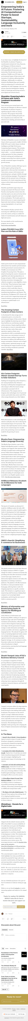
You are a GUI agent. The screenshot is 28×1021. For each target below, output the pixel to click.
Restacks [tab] (11, 929)
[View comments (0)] (7, 36)
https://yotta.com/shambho (8, 225)
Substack (6, 1018)
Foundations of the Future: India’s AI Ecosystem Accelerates (9, 954)
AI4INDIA (7, 31)
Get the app (21, 1014)
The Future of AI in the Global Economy (13, 792)
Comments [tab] (4, 929)
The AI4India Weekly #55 (7, 958)
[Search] (25, 948)
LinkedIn (17, 888)
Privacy (14, 1009)
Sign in (25, 2)
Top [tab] (3, 948)
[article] (14, 957)
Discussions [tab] (12, 948)
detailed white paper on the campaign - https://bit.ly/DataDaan (14, 844)
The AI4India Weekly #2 (8, 965)
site (25, 883)
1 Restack (10, 913)
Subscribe (19, 2)
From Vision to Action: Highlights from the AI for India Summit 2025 (9, 978)
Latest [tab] (6, 948)
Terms (18, 1009)
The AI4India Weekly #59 (7, 982)
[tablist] (7, 929)
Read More (4, 306)
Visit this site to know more (12, 477)
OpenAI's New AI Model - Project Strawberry (14, 737)
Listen (24, 32)
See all (4, 989)
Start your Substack (10, 1014)
